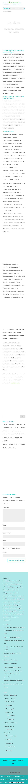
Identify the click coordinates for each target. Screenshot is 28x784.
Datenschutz (12, 760)
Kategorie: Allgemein (9, 695)
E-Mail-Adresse (7, 533)
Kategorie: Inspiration (9, 722)
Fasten (10, 719)
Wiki (13, 763)
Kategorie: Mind (8, 726)
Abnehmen (9, 701)
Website (5, 540)
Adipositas (9, 705)
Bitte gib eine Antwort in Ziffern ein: (12, 548)
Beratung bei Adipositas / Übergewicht (14, 680)
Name (5, 525)
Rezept (6, 733)
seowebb (17, 772)
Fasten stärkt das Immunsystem (12, 667)
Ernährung (9, 709)
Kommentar (6, 507)
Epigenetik (9, 729)
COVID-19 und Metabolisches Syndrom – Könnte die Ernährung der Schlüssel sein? (14, 630)
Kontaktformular (15, 383)
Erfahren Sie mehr (19, 782)
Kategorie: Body (8, 698)
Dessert (8, 739)
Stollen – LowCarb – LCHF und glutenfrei (14, 444)
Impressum (20, 760)
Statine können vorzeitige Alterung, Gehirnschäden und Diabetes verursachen (13, 673)
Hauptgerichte (10, 746)
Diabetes (10, 715)
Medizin (8, 712)
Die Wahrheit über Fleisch (10, 447)
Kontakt (5, 760)
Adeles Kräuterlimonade (10, 663)
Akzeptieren (11, 782)
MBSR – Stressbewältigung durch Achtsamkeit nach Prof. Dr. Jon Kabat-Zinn (14, 640)
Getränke (8, 743)
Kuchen (8, 750)
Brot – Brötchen (10, 736)
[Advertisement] (14, 249)
